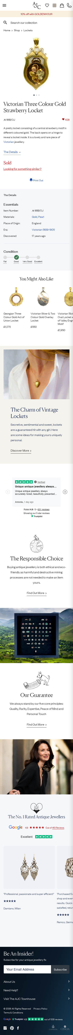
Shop (17, 30)
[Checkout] (62, 5)
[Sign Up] (47, 5)
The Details (11, 152)
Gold (34, 216)
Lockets (28, 30)
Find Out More (35, 593)
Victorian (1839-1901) (43, 229)
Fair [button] (5, 261)
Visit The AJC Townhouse (19, 999)
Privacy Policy (40, 1008)
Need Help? (11, 990)
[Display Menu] (3, 5)
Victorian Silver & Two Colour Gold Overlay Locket (43, 317)
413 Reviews (58, 827)
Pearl (41, 216)
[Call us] (69, 5)
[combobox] (36, 22)
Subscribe (60, 969)
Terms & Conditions (13, 1012)
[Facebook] (18, 1028)
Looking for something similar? (22, 169)
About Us (9, 981)
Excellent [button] (38, 261)
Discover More (20, 450)
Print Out (38, 180)
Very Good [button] (27, 261)
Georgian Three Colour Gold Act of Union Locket (14, 317)
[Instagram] (5, 1028)
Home (7, 30)
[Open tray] (54, 5)
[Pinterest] (12, 1028)
